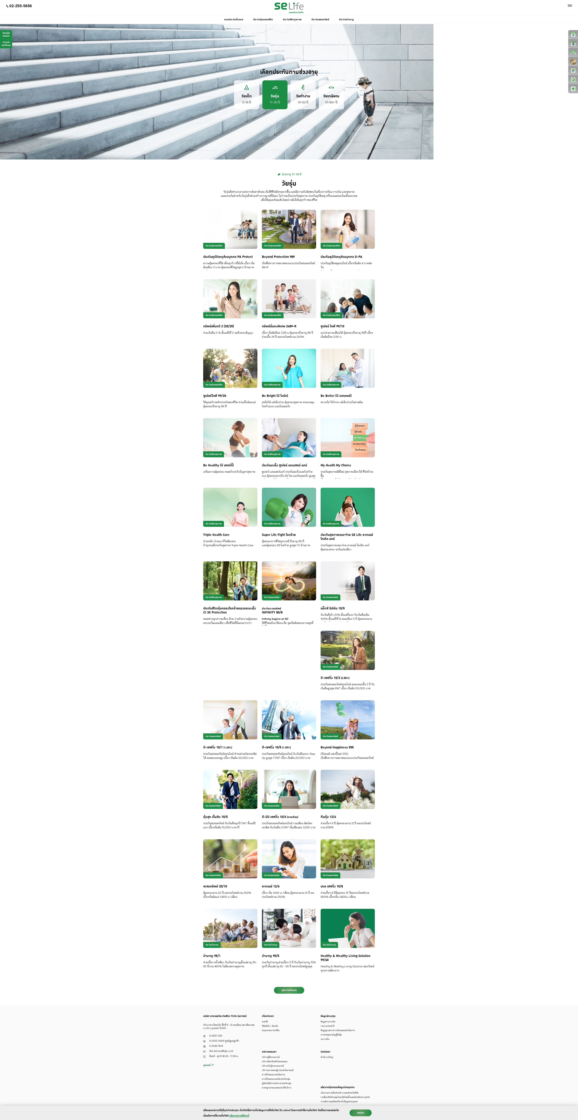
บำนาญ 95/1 (212, 955)
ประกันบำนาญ (346, 19)
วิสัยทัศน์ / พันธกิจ (270, 1026)
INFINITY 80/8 (272, 611)
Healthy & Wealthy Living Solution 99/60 (345, 957)
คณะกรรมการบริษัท (271, 1030)
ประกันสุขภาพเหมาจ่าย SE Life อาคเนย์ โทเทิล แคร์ (347, 536)
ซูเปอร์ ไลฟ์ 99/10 (332, 326)
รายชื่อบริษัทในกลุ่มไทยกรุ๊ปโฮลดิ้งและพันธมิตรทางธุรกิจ (345, 1097)
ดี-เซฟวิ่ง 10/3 (335, 677)
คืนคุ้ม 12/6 (328, 816)
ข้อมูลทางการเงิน (328, 1022)
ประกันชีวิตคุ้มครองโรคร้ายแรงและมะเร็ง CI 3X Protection (229, 610)
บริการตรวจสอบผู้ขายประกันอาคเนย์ (278, 1070)
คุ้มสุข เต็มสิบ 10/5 (215, 816)
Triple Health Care (216, 534)
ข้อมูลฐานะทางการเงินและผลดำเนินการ (338, 1030)
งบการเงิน (325, 1039)
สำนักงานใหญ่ (327, 1057)
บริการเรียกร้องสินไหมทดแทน (274, 1062)
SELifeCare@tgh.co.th (221, 1051)
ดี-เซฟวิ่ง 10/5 (276, 747)
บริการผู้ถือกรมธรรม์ (271, 1057)
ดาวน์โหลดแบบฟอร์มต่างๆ (273, 1075)
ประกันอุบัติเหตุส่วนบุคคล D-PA (341, 256)
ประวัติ (265, 1022)
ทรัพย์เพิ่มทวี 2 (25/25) (218, 326)
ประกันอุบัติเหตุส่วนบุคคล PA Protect (228, 256)
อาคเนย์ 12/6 (271, 886)
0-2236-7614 (216, 1046)
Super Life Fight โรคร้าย (279, 534)
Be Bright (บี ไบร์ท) (275, 395)
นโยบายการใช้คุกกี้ (239, 1116)
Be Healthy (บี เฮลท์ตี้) (218, 465)
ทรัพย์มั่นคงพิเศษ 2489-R (279, 326)
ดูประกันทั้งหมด (289, 990)
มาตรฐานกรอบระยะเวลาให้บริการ (276, 1088)
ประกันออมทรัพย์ (320, 19)
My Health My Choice (336, 465)
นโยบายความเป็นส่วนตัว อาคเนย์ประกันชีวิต (340, 1093)
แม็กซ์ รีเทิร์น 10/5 (333, 608)
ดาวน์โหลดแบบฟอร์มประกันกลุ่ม (276, 1079)
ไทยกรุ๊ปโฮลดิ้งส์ (6, 34)
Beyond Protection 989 (278, 256)
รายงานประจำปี (327, 1026)
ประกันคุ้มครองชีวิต (263, 19)
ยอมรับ (360, 1113)
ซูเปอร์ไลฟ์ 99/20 (214, 395)
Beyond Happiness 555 (337, 747)
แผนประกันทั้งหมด (233, 19)
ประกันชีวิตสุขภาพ (292, 19)
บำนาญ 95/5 (270, 955)
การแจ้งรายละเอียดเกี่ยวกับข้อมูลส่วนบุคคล (339, 1102)
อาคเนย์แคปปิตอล (6, 44)
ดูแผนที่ (207, 1065)
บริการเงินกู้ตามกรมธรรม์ (273, 1066)
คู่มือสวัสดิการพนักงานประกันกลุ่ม (276, 1083)
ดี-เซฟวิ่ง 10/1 (217, 747)
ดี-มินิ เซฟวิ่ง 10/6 (280, 816)
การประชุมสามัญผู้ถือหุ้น (331, 1035)
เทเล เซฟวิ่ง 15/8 (332, 886)
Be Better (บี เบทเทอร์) (336, 395)
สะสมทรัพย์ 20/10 (215, 886)
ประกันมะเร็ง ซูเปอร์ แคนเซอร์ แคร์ (284, 465)
